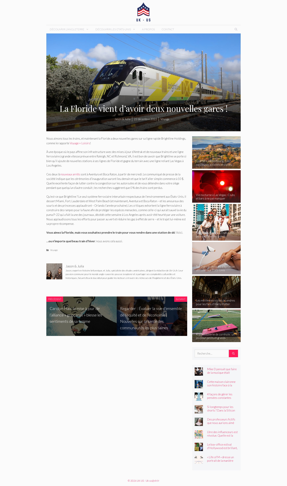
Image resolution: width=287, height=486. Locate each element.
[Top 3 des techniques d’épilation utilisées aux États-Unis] (216, 272)
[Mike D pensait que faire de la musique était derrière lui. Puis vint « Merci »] (199, 373)
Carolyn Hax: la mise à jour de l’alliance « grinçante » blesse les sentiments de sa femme (76, 315)
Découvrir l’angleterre (67, 29)
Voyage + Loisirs (80, 143)
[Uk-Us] (143, 12)
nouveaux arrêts (70, 174)
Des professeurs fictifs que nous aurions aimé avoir (221, 423)
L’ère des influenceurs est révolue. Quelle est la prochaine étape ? (222, 435)
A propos (148, 29)
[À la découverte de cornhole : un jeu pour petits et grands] (216, 339)
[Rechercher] (233, 354)
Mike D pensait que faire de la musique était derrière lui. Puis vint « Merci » (222, 374)
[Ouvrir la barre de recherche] (236, 29)
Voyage (54, 250)
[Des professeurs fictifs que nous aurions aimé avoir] (199, 423)
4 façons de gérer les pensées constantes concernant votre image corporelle (221, 399)
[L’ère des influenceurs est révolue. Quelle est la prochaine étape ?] (199, 436)
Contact (168, 29)
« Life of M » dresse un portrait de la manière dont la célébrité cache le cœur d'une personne (222, 462)
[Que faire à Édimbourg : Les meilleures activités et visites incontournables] (216, 166)
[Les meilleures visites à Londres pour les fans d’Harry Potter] (216, 306)
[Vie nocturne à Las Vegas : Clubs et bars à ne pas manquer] (216, 200)
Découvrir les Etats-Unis (113, 29)
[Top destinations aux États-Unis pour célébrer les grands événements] (216, 238)
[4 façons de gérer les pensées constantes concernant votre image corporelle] (199, 398)
